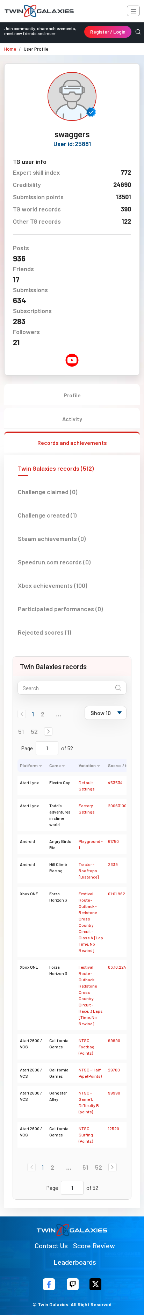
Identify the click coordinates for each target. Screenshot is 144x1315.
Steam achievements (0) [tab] (52, 538)
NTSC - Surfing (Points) (86, 1134)
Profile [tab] (72, 395)
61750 (113, 841)
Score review (94, 1245)
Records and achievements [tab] (72, 442)
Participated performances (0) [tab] (60, 609)
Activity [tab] (72, 419)
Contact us (51, 1245)
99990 (114, 1040)
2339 (113, 864)
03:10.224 (117, 966)
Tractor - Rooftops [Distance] (89, 870)
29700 (114, 1069)
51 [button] (21, 731)
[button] (48, 731)
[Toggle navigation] (133, 11)
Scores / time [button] (121, 765)
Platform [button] (29, 765)
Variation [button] (87, 765)
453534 (115, 782)
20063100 (117, 805)
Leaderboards (74, 1262)
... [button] (58, 713)
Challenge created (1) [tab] (47, 515)
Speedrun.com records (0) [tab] (54, 562)
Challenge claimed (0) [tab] (47, 492)
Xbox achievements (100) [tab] (52, 585)
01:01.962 (116, 893)
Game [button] (54, 765)
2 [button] (42, 714)
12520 (113, 1128)
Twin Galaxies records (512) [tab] (56, 468)
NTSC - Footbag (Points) (86, 1046)
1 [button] (33, 714)
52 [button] (34, 731)
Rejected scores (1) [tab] (44, 632)
